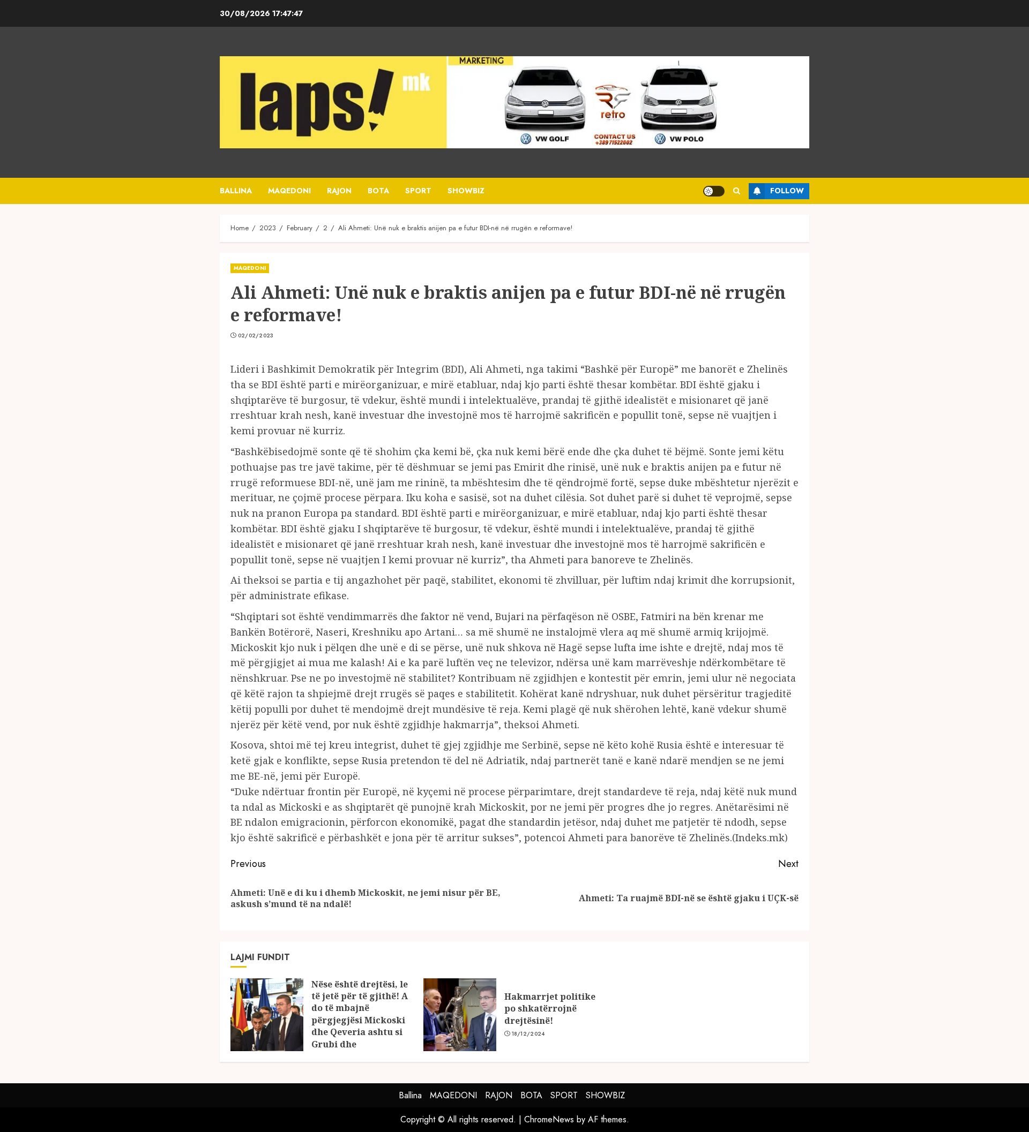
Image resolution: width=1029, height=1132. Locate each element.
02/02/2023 (256, 335)
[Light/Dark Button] (714, 191)
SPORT (418, 190)
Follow (787, 190)
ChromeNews (549, 1119)
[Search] (736, 190)
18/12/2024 (528, 1034)
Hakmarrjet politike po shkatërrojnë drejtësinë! (549, 1009)
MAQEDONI (289, 190)
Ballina (236, 190)
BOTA (378, 190)
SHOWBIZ (466, 190)
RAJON (339, 190)
